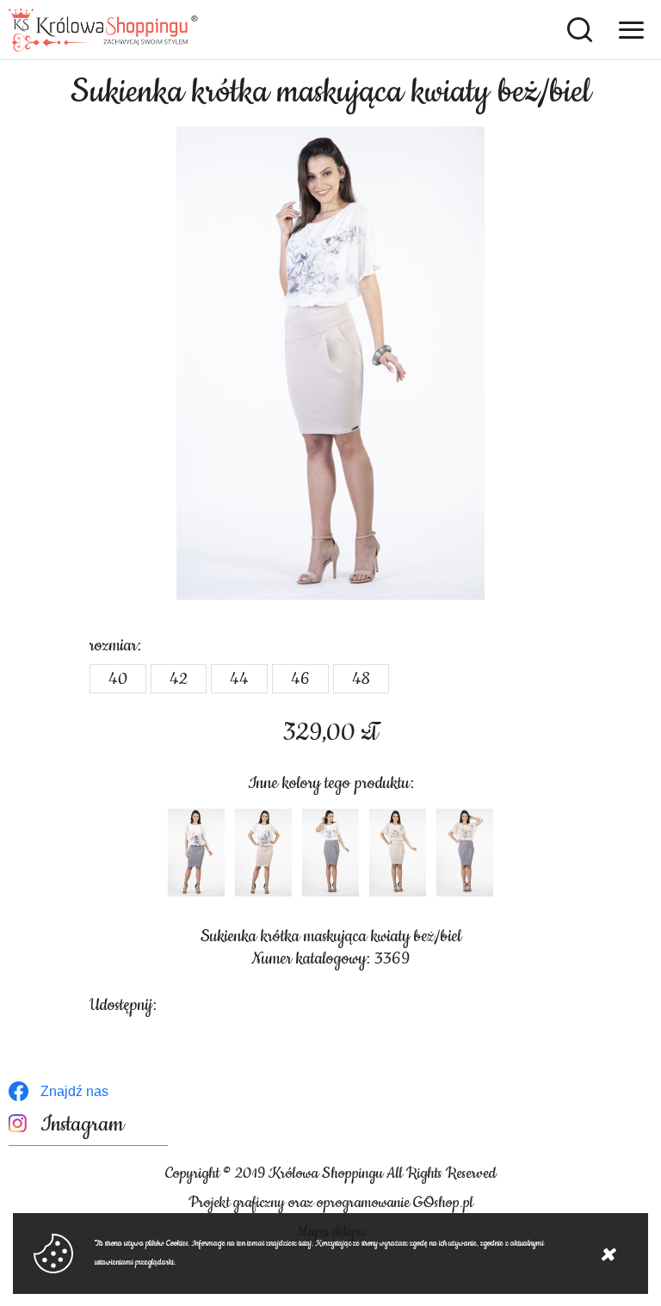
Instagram (82, 1125)
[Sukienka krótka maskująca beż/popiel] (465, 852)
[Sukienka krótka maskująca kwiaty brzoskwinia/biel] (263, 852)
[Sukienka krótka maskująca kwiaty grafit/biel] (196, 852)
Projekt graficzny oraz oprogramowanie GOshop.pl (330, 1202)
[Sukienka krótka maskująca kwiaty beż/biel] (330, 363)
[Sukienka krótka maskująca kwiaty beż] (397, 852)
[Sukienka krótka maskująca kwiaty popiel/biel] (330, 852)
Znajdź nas (74, 1091)
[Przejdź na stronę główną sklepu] (103, 30)
